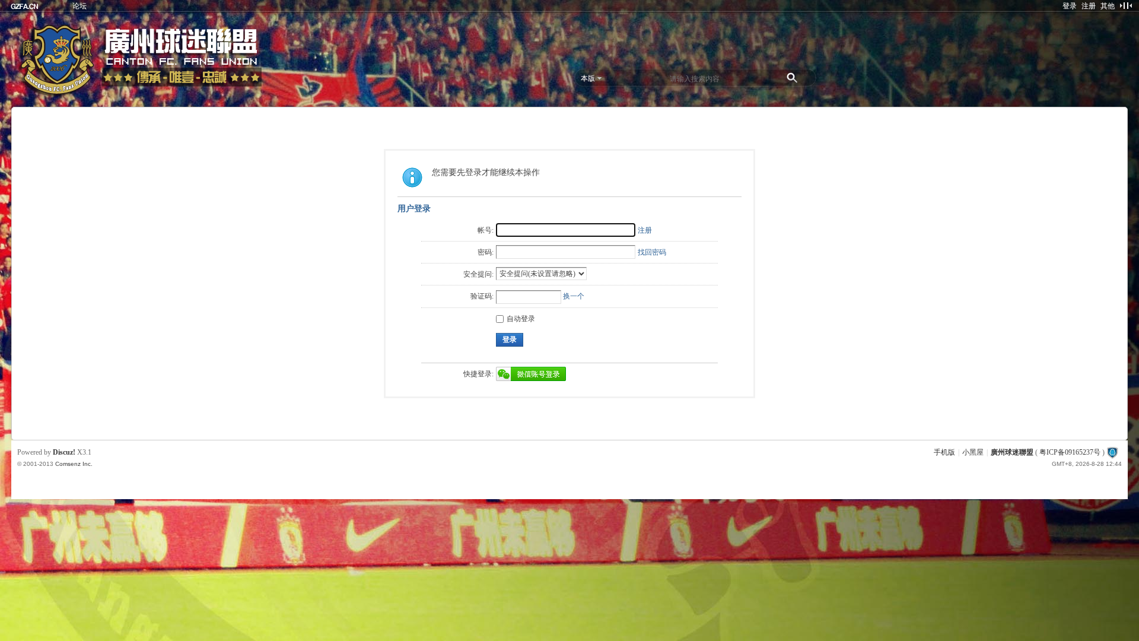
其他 (1107, 6)
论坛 (79, 6)
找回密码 (652, 252)
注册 (1088, 6)
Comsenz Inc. (74, 464)
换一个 (573, 296)
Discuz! (64, 452)
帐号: (486, 230)
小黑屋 (973, 452)
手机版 (944, 452)
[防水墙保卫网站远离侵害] (1112, 452)
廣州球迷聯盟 (1012, 452)
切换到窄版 (1125, 5)
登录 (1069, 6)
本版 (588, 78)
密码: (486, 252)
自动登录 (521, 319)
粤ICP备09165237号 (1069, 452)
